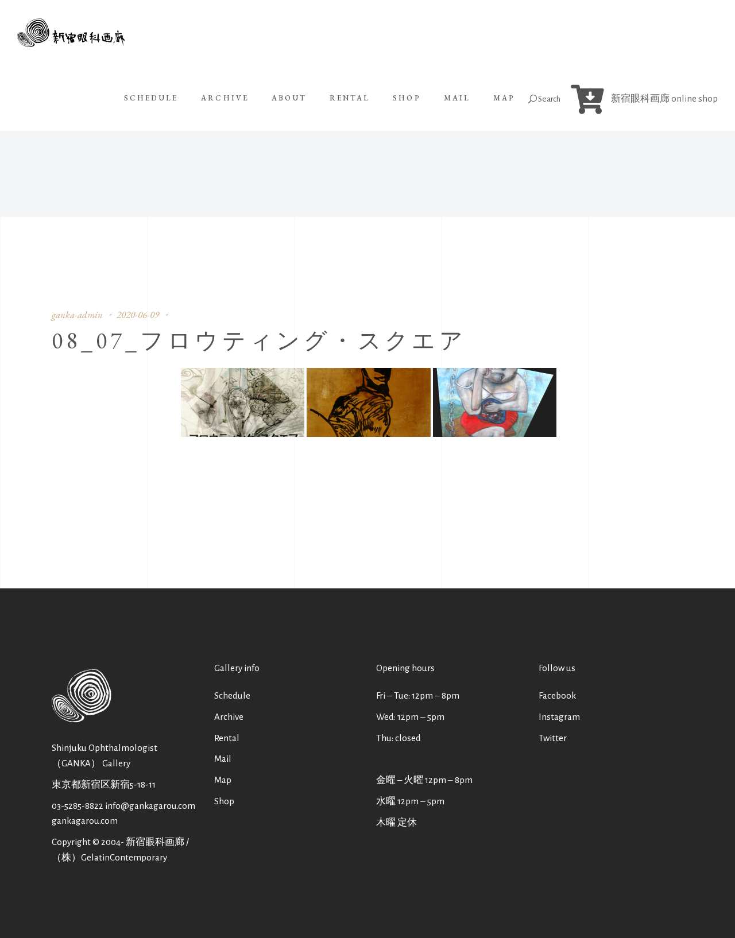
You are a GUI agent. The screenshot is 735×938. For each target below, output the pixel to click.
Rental (226, 738)
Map (222, 780)
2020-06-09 (138, 314)
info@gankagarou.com (150, 806)
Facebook (557, 695)
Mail (222, 758)
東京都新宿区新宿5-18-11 (104, 784)
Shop (224, 801)
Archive (228, 717)
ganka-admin (77, 314)
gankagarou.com (85, 820)
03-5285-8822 (77, 806)
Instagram (559, 717)
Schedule (232, 695)
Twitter (553, 738)
